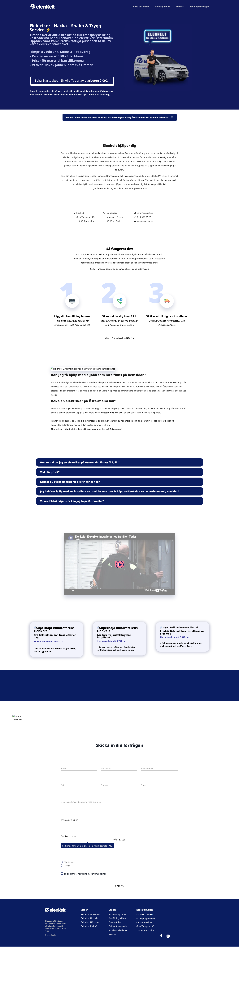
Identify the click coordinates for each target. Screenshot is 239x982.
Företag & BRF (162, 6)
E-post (143, 780)
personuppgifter (98, 873)
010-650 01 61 (144, 217)
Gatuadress (105, 764)
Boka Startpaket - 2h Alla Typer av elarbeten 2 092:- (72, 80)
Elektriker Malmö (89, 926)
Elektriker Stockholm (90, 914)
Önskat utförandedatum (71, 816)
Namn (63, 764)
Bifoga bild (65, 832)
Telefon (104, 780)
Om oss (180, 6)
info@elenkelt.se (145, 212)
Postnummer (146, 764)
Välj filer (119, 839)
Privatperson (69, 862)
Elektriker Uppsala (89, 918)
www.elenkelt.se (145, 221)
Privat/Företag (67, 858)
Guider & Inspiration (118, 926)
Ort (62, 780)
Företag (67, 865)
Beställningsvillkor (117, 918)
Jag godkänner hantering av (84, 873)
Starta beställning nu (119, 337)
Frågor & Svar (115, 922)
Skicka (119, 885)
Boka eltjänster (141, 6)
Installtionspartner (118, 914)
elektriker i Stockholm (86, 175)
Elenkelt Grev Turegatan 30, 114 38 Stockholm (85, 216)
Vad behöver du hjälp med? (72, 797)
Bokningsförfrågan (199, 6)
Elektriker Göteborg (90, 922)
